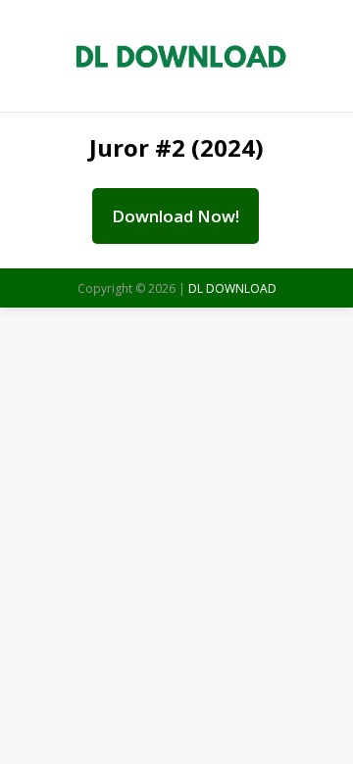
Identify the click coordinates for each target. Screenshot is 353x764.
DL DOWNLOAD (232, 288)
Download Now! (175, 216)
